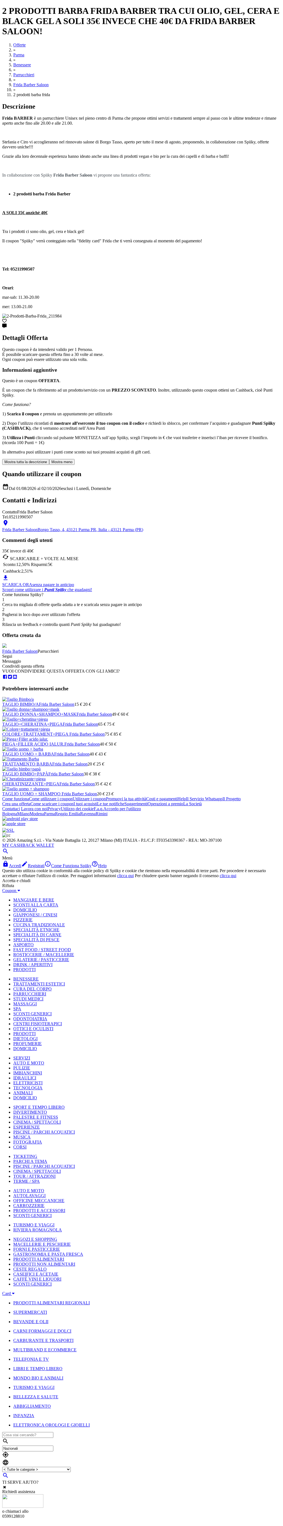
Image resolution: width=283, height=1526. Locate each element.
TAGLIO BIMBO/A (20, 704)
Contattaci (11, 808)
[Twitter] (10, 677)
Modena (37, 813)
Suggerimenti (136, 803)
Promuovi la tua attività (126, 798)
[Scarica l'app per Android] (20, 818)
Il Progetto (231, 798)
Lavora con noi (34, 808)
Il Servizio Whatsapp (204, 798)
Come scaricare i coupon (52, 803)
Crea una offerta (16, 803)
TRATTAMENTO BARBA (27, 764)
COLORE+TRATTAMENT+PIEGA (35, 734)
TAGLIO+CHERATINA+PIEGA (32, 724)
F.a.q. (98, 808)
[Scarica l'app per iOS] (13, 823)
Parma (49, 813)
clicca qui (125, 875)
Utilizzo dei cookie (77, 808)
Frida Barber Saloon (20, 651)
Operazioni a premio (165, 803)
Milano (23, 813)
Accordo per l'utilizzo (122, 808)
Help (181, 798)
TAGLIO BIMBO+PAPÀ (25, 774)
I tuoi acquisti (85, 803)
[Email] (15, 677)
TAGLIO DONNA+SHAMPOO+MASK (39, 714)
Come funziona (15, 798)
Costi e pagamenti (161, 798)
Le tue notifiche (110, 803)
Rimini (102, 813)
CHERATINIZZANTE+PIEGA (30, 784)
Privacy (54, 808)
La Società (192, 803)
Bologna (9, 813)
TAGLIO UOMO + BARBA (28, 754)
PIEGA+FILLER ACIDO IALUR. (33, 744)
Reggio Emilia (67, 813)
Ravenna (88, 813)
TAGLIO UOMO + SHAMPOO (32, 793)
